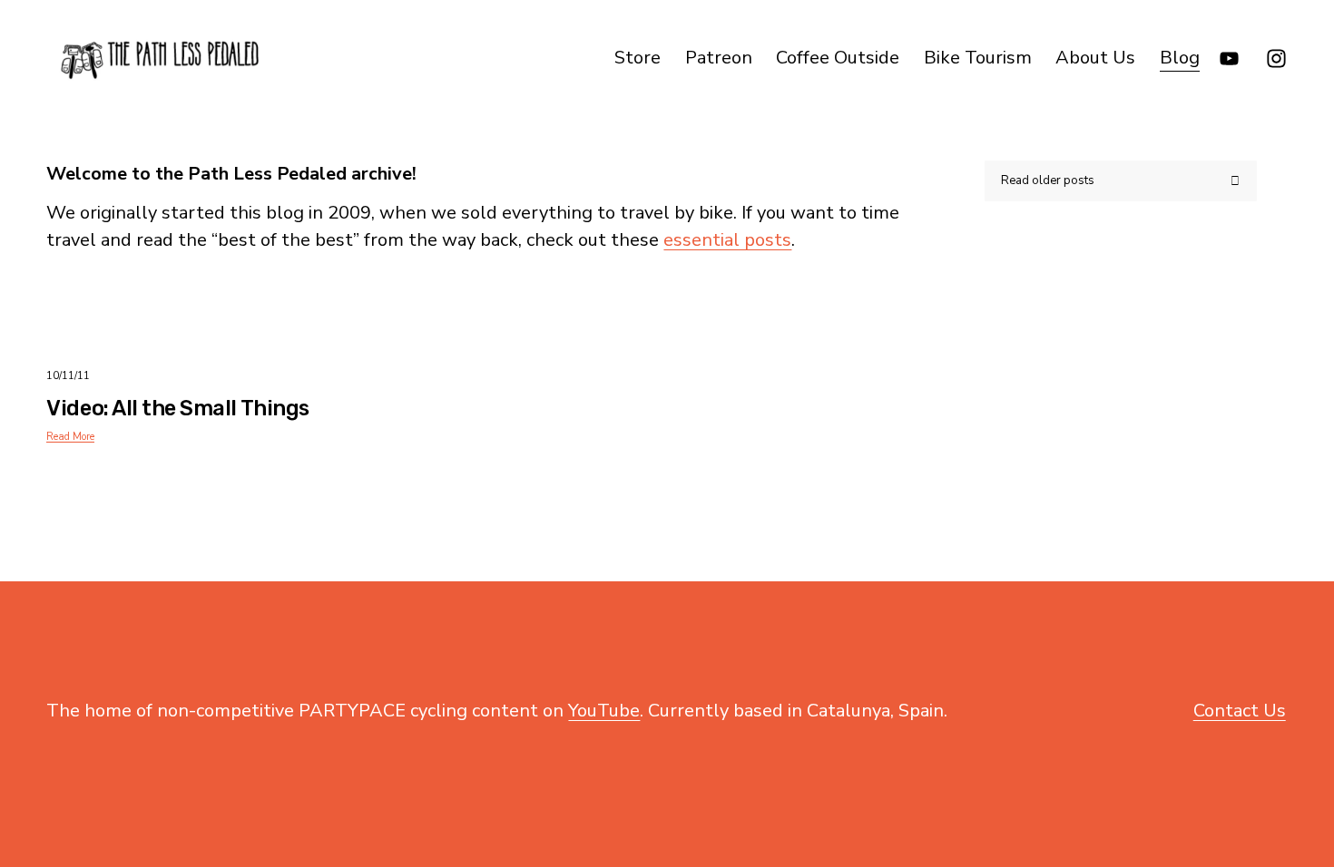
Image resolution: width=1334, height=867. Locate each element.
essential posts (727, 240)
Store (637, 57)
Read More (70, 436)
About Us (1095, 57)
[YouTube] (1229, 58)
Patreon (718, 57)
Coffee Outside (837, 57)
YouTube (604, 710)
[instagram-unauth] (1276, 58)
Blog (1180, 57)
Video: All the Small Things (177, 408)
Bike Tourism (978, 57)
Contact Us (1239, 710)
